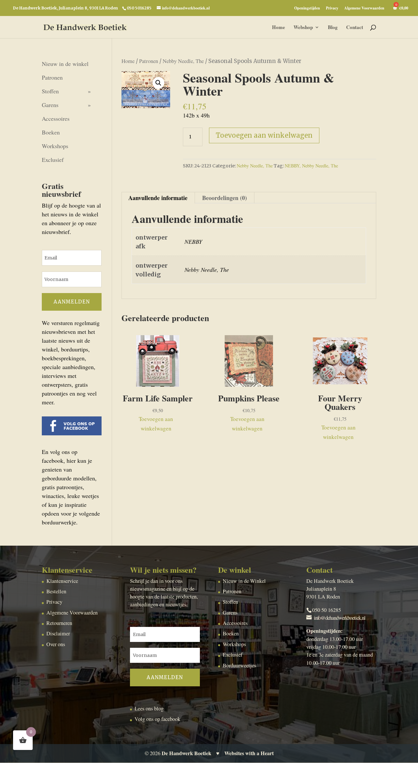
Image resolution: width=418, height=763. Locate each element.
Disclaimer (58, 633)
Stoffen (50, 91)
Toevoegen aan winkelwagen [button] (156, 423)
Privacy (332, 8)
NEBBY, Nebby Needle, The (311, 166)
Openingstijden (307, 8)
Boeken (51, 132)
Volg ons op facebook (157, 719)
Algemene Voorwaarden (364, 8)
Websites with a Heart (249, 753)
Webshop (303, 28)
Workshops (55, 146)
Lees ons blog (149, 708)
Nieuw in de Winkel (244, 580)
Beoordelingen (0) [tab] (224, 198)
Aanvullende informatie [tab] (157, 198)
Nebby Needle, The (183, 61)
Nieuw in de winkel (65, 64)
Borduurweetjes (239, 665)
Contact (354, 28)
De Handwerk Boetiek (186, 753)
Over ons (55, 644)
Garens (50, 105)
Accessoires (56, 118)
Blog (333, 28)
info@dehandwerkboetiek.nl (339, 617)
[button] (158, 83)
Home (278, 28)
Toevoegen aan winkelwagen (264, 135)
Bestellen (56, 591)
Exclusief (53, 160)
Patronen (148, 61)
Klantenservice (62, 580)
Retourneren (59, 623)
